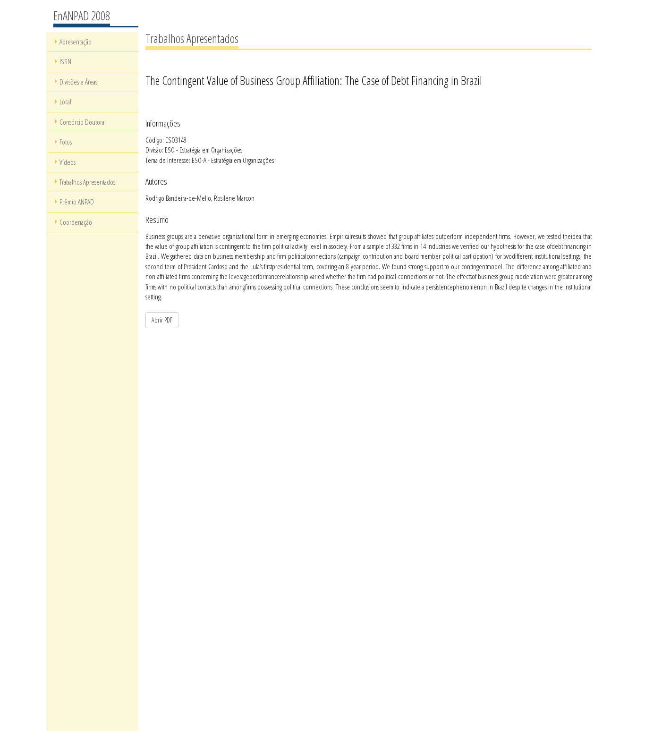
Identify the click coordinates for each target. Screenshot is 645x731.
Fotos (65, 141)
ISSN (65, 61)
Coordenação (75, 222)
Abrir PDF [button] (162, 319)
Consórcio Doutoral (82, 122)
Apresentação (75, 41)
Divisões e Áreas (78, 81)
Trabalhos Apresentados (87, 182)
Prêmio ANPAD (76, 201)
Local (65, 101)
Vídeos (67, 162)
